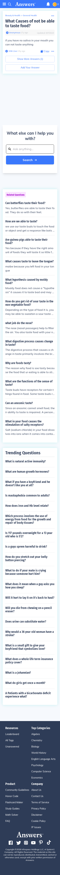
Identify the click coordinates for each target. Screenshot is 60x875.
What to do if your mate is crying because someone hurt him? (25, 572)
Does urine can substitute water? (25, 621)
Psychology (37, 765)
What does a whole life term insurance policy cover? (29, 660)
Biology (35, 746)
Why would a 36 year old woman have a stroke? (29, 633)
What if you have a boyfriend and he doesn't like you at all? (27, 483)
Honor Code (11, 796)
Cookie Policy (38, 821)
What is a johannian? (18, 672)
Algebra (35, 734)
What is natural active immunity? (25, 461)
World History (38, 752)
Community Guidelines (17, 789)
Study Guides (12, 808)
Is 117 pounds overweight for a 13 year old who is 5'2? (28, 534)
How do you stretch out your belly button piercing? (26, 558)
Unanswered (12, 746)
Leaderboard (12, 734)
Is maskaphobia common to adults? (27, 495)
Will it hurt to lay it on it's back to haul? (29, 598)
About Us (36, 789)
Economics (37, 777)
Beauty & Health (12, 15)
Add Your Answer (30, 67)
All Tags (9, 740)
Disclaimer (36, 814)
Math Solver (11, 814)
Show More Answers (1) (30, 59)
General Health (30, 15)
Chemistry (36, 740)
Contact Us (37, 796)
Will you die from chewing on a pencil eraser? (28, 609)
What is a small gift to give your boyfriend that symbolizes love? (25, 647)
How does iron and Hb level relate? (27, 506)
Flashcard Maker (14, 802)
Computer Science (41, 771)
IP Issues (36, 827)
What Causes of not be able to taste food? (29, 23)
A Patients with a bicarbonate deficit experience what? (28, 694)
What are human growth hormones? (27, 471)
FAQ (7, 821)
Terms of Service (40, 802)
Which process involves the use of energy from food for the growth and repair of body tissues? (28, 519)
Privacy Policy (38, 808)
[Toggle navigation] (4, 4)
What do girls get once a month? (25, 683)
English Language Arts (43, 759)
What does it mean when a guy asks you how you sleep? (29, 585)
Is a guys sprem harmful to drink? (26, 546)
